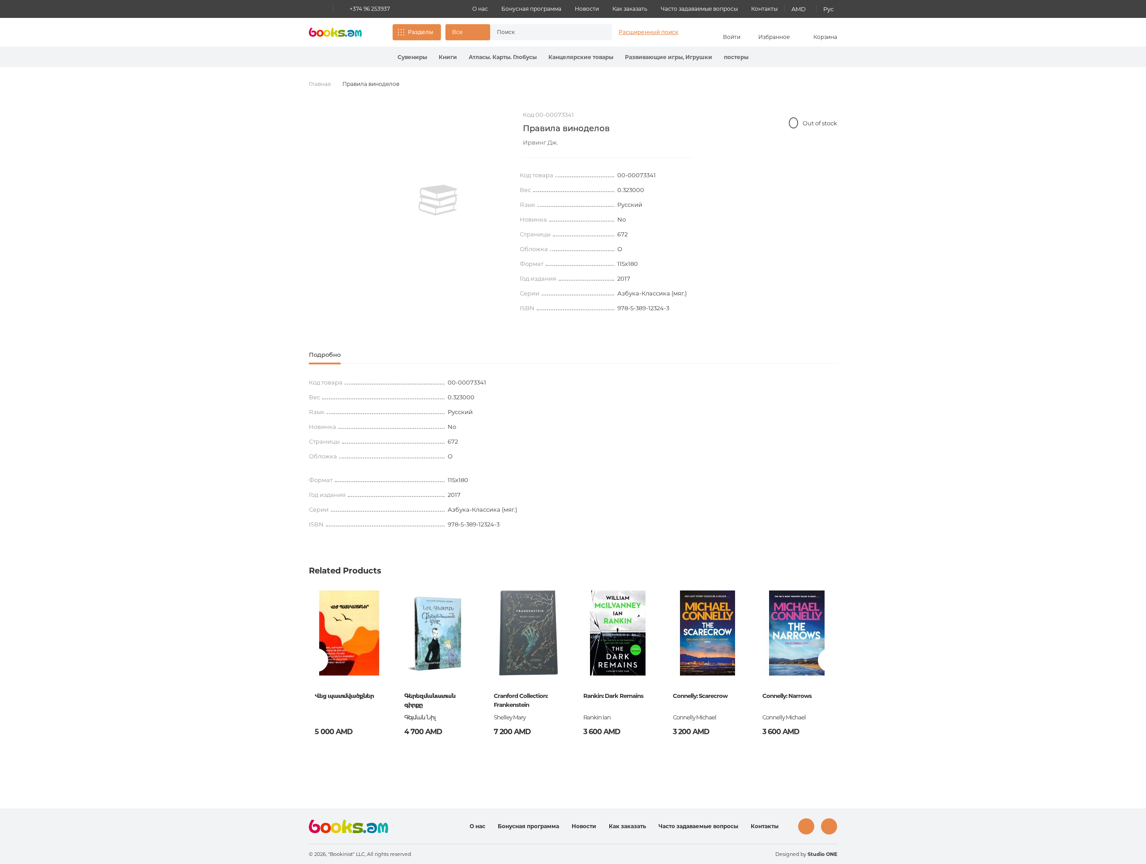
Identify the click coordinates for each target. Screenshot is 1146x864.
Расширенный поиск (648, 32)
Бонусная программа (531, 8)
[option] (438, 200)
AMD (798, 9)
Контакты (764, 8)
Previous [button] (316, 660)
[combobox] (541, 32)
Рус (828, 9)
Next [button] (830, 660)
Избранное (774, 37)
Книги (448, 57)
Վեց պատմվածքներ (344, 695)
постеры (736, 57)
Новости (587, 8)
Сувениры (412, 57)
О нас (480, 8)
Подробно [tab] (325, 354)
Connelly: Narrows (787, 695)
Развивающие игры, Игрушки (668, 57)
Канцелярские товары (580, 57)
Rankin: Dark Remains (613, 695)
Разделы (420, 32)
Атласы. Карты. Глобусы (503, 57)
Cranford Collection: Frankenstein (520, 700)
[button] (467, 32)
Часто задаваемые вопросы (699, 8)
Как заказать (629, 8)
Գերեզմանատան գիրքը (429, 700)
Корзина (825, 37)
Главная (320, 84)
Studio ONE (822, 854)
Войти (731, 37)
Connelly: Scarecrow (700, 695)
